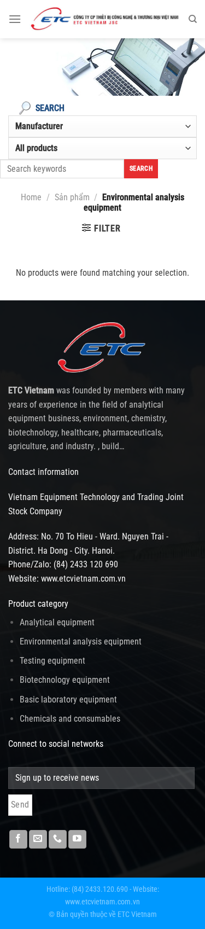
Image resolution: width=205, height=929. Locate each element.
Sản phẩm (72, 197)
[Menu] (14, 18)
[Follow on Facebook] (18, 839)
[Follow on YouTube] (77, 839)
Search (141, 168)
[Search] (193, 19)
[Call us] (58, 839)
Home (31, 197)
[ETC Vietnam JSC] (105, 19)
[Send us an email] (38, 839)
